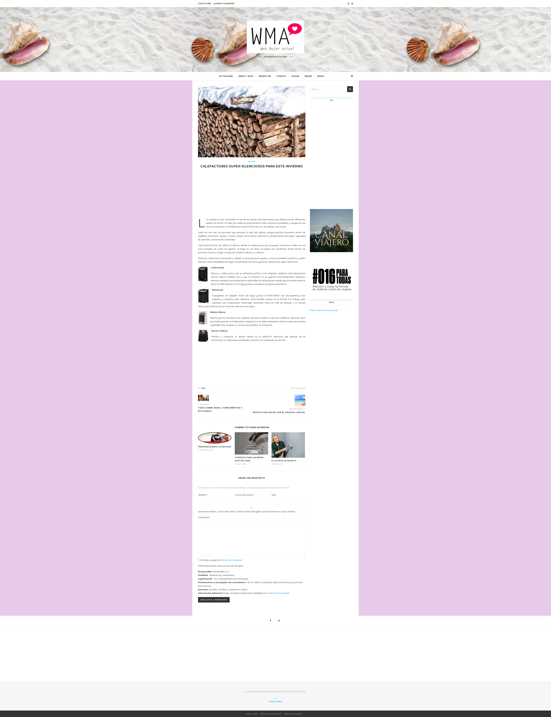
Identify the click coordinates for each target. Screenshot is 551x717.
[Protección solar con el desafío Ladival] (300, 400)
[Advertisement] (252, 196)
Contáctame (204, 3)
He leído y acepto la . (221, 560)
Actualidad (226, 76)
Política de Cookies (293, 713)
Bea (203, 388)
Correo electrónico (245, 494)
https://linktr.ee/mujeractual (323, 310)
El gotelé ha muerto (283, 461)
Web (274, 494)
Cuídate (281, 76)
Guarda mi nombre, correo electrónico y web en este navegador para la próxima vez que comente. (247, 511)
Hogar (295, 76)
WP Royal (301, 691)
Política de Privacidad (231, 560)
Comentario (203, 517)
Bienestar (265, 76)
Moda (320, 76)
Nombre (203, 494)
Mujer (308, 76)
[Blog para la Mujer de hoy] (275, 37)
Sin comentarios (298, 388)
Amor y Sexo (245, 76)
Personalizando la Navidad (214, 447)
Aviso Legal (251, 713)
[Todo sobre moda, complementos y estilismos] (203, 398)
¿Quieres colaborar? (224, 3)
